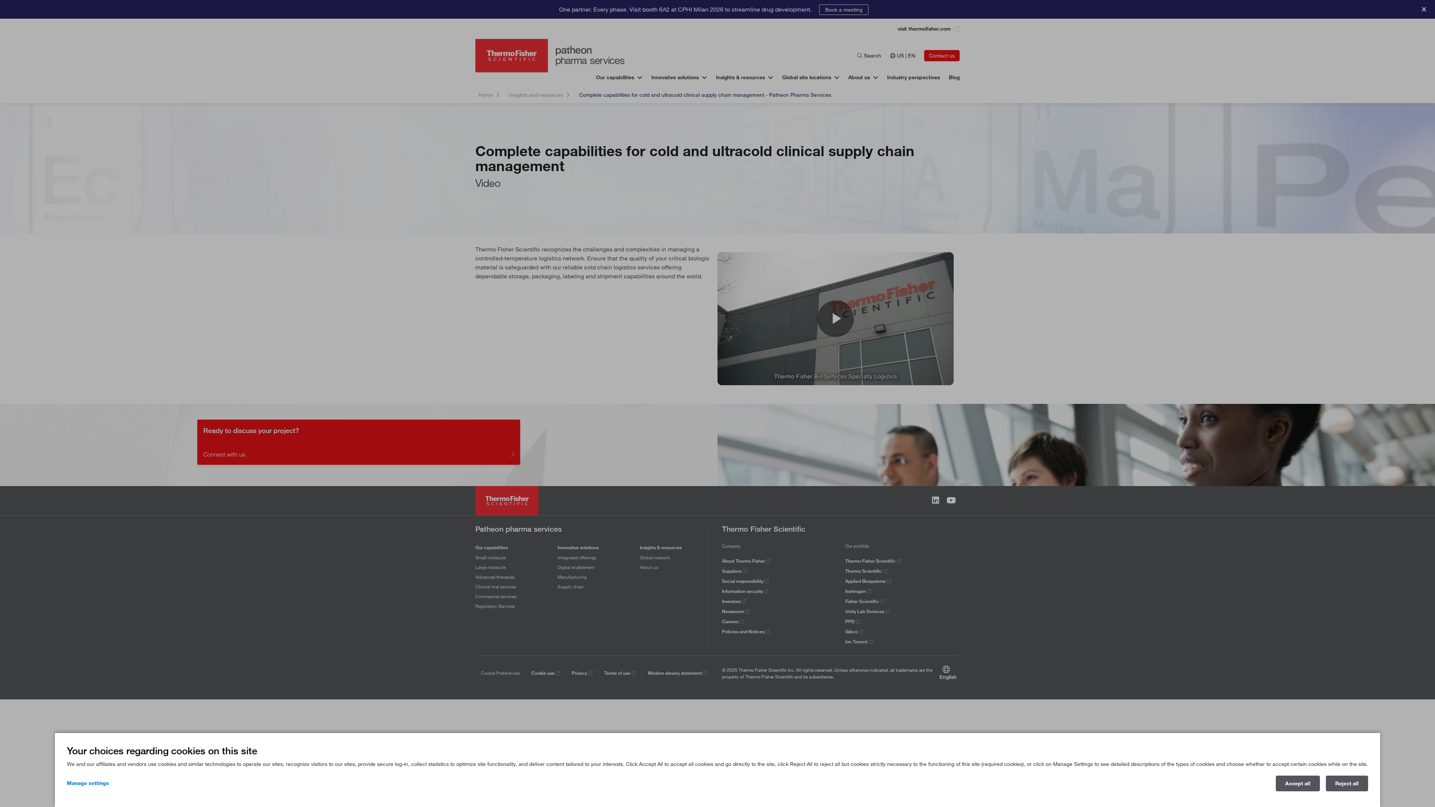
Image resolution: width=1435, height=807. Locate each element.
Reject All (1347, 783)
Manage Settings (88, 783)
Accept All (1298, 783)
